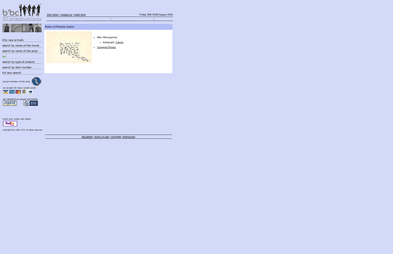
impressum (129, 136)
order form (80, 14)
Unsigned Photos (106, 47)
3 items (119, 42)
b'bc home (52, 14)
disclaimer (87, 136)
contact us (66, 14)
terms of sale (102, 136)
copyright (116, 136)
